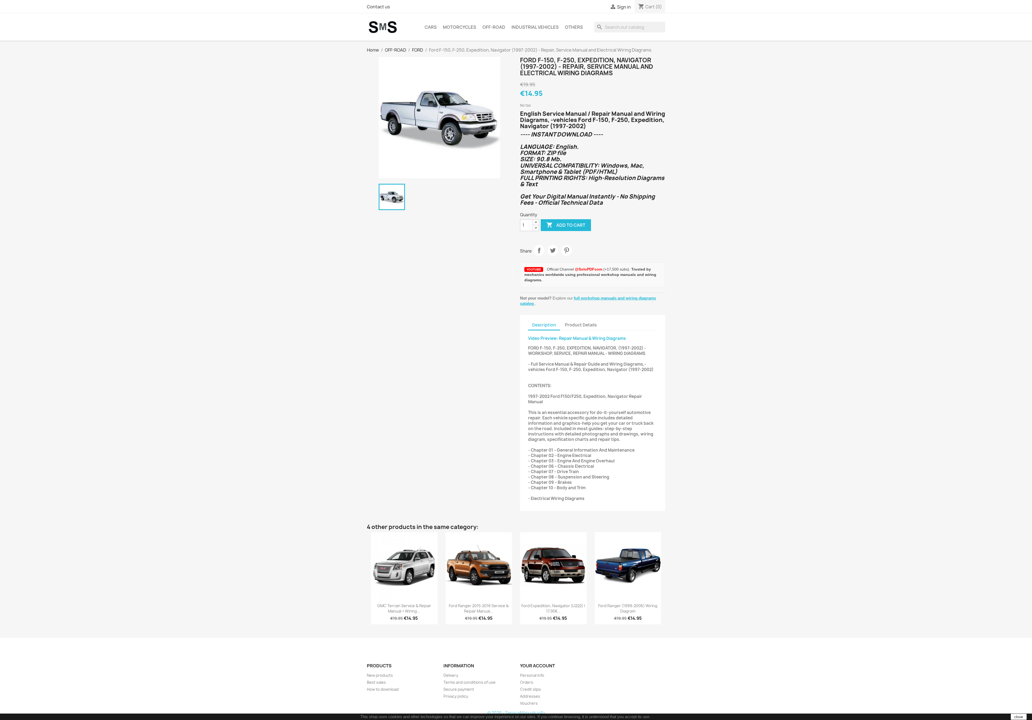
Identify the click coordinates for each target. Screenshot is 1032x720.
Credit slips (530, 689)
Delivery (450, 675)
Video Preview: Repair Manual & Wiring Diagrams (577, 338)
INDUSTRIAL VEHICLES (535, 27)
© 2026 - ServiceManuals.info (516, 713)
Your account (537, 666)
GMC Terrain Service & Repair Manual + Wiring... (404, 608)
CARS (431, 27)
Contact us (378, 7)
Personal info (532, 675)
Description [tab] (544, 325)
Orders (526, 682)
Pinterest (566, 250)
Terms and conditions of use (469, 682)
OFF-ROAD (493, 27)
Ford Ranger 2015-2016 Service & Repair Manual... (479, 608)
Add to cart (565, 225)
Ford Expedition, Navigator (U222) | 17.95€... (553, 608)
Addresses (530, 696)
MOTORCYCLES (459, 27)
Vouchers (529, 703)
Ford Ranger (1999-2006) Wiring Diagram (627, 608)
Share (539, 250)
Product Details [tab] (581, 325)
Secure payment (458, 689)
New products (380, 675)
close (1018, 717)
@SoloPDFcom (589, 269)
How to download (383, 689)
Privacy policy (455, 696)
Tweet (552, 250)
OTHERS (574, 27)
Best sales (376, 682)
